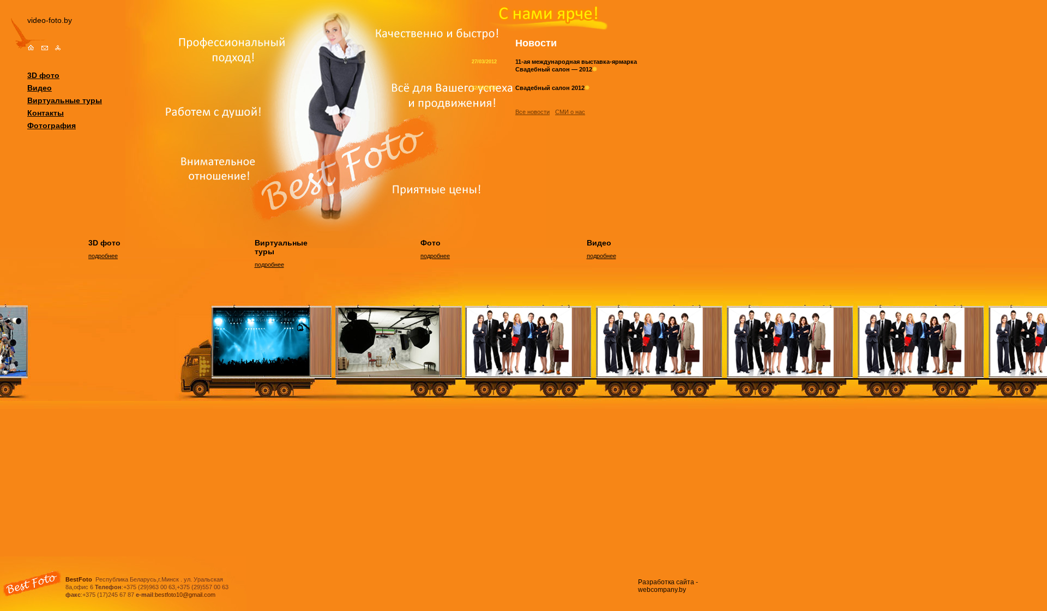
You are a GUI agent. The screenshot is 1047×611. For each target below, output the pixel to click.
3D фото (43, 75)
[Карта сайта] (58, 48)
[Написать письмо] (44, 48)
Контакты (45, 113)
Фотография (51, 125)
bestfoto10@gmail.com (185, 594)
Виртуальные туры (64, 100)
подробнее (103, 256)
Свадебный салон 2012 (550, 88)
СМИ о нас (570, 112)
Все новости (532, 112)
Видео (39, 87)
